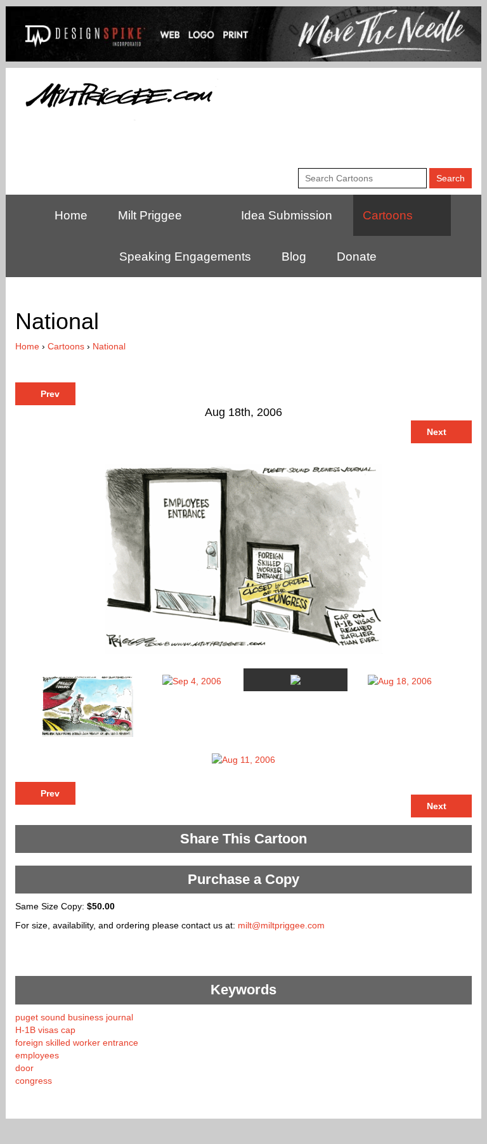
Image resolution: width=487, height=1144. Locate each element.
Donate (357, 256)
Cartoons (388, 215)
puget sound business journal (74, 1017)
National (109, 346)
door (24, 1068)
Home (71, 215)
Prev (49, 394)
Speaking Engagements (185, 256)
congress (33, 1081)
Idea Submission (286, 215)
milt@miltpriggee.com (281, 925)
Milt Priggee (150, 215)
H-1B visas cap (45, 1030)
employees (37, 1055)
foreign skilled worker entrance (76, 1042)
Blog (294, 256)
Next (438, 432)
